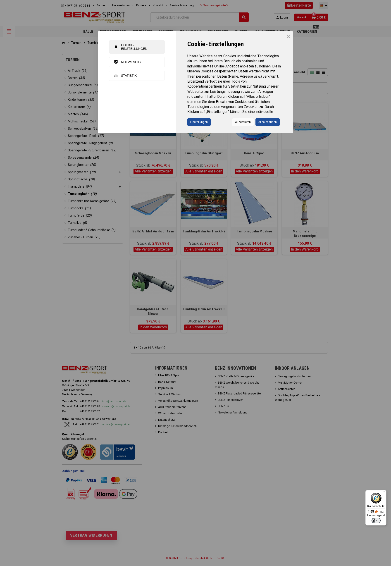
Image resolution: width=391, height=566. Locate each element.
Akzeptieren (243, 122)
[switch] (376, 520)
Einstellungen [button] (199, 122)
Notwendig (127, 62)
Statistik (125, 75)
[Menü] (383, 493)
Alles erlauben (267, 122)
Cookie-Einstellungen (130, 46)
